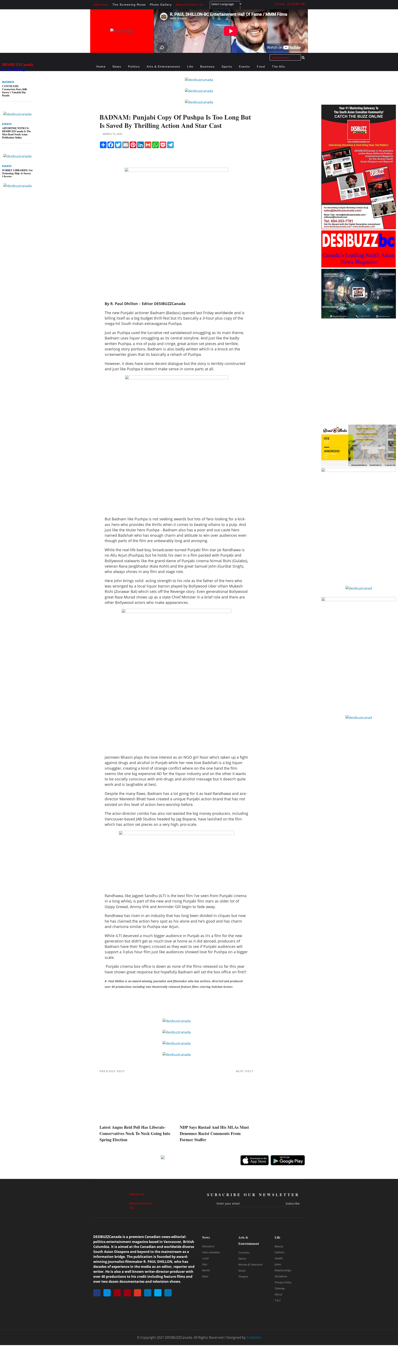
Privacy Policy (283, 1282)
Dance (242, 1258)
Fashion (279, 1252)
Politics (134, 66)
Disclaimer (281, 1276)
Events (244, 66)
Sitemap (280, 1288)
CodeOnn (253, 1337)
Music (242, 1270)
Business (207, 66)
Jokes (278, 1264)
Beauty (279, 1246)
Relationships (283, 1270)
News (117, 66)
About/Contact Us (190, 4)
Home (101, 66)
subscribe (293, 1203)
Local (205, 1258)
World (206, 1270)
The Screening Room (129, 4)
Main (205, 1276)
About (278, 1294)
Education (208, 1246)
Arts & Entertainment (163, 66)
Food (261, 66)
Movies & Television (250, 1264)
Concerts (243, 1252)
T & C (278, 1300)
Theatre (243, 1276)
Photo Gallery (161, 4)
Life (190, 66)
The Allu (278, 66)
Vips (204, 1264)
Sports (227, 66)
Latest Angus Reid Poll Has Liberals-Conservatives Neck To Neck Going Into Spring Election (135, 1133)
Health (279, 1258)
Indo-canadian (211, 1252)
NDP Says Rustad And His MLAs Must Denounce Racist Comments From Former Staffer (214, 1133)
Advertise (100, 4)
